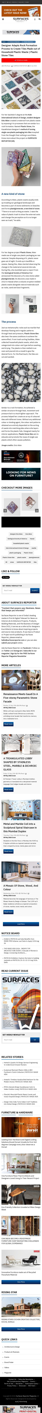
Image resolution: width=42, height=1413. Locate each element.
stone (12, 562)
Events (6, 1357)
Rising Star (9, 1293)
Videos (6, 1367)
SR (6, 562)
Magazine (7, 1373)
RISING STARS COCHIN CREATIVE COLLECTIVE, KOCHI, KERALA (20, 1321)
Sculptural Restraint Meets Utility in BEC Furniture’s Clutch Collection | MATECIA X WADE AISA (21, 1072)
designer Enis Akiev (16, 534)
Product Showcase (28, 41)
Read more (8, 724)
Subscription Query (31, 1383)
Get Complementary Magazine (17, 1381)
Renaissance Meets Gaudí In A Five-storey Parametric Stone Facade (20, 698)
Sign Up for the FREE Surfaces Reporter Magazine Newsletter (18, 655)
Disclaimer (19, 1383)
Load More (21, 924)
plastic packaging (15, 553)
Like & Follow (10, 571)
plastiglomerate (34, 557)
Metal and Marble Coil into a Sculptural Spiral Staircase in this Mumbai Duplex (20, 828)
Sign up (8, 2)
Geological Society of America (17, 539)
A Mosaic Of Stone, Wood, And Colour (20, 888)
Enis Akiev (28, 534)
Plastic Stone (28, 553)
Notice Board (10, 934)
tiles (35, 562)
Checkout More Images (16, 488)
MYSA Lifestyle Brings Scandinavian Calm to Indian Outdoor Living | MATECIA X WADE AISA (20, 1088)
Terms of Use (8, 1383)
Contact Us (12, 1379)
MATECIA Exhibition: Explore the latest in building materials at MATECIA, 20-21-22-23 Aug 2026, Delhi (21, 960)
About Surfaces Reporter (18, 603)
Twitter (7, 650)
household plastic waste (21, 543)
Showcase (22, 1386)
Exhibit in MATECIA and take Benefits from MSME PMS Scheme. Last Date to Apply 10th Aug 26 (21, 941)
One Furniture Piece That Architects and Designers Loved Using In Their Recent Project (20, 1177)
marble (34, 548)
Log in (3, 2)
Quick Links (9, 1340)
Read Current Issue (14, 971)
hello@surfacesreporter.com (13, 640)
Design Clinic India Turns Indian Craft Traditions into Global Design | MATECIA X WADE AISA (20, 1103)
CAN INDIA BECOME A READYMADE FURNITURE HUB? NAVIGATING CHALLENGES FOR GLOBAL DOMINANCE (20, 1241)
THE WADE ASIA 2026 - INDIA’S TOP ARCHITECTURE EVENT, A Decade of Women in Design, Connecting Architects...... (21, 951)
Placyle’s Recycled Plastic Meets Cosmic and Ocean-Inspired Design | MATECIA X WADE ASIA (21, 1096)
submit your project (9, 643)
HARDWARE (26, 1113)
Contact (27, 2)
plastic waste (21, 557)
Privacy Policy (11, 1386)
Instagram (18, 650)
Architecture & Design (12, 1347)
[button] (4, 509)
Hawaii (32, 539)
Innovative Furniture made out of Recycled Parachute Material (18, 1273)
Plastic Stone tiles (8, 557)
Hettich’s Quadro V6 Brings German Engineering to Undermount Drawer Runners (21, 1064)
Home (3, 41)
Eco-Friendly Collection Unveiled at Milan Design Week (20, 1208)
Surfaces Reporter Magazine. (26, 1396)
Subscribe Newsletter (25, 1379)
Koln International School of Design (17, 548)
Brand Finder (8, 1362)
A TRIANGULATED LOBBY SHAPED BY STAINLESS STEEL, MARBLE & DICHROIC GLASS (20, 764)
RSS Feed (31, 1386)
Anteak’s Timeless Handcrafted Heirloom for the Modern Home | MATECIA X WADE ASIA (21, 1081)
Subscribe (20, 2)
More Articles (11, 666)
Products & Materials (15, 41)
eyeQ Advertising (21, 1401)
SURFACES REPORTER (24, 562)
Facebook (27, 648)
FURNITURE (8, 1113)
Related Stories (12, 1057)
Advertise (14, 2)
